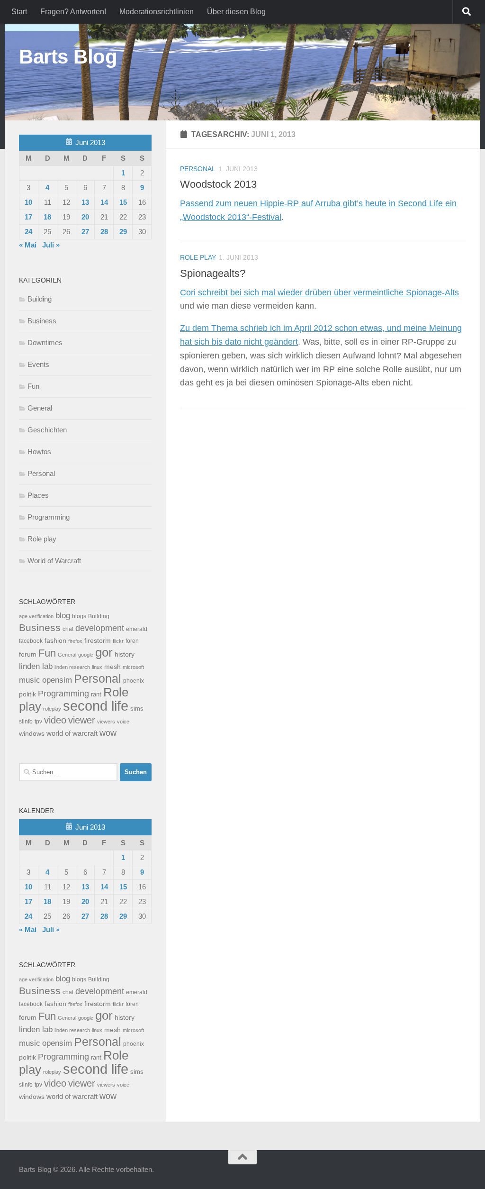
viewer (81, 720)
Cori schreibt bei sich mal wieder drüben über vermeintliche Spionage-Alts (319, 292)
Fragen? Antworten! (73, 12)
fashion (55, 640)
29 (123, 232)
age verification (36, 616)
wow (108, 733)
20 (85, 217)
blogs (79, 616)
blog (62, 615)
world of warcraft (72, 733)
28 (104, 232)
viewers (106, 721)
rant (96, 694)
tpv (38, 721)
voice (123, 721)
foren (132, 641)
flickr (118, 641)
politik (27, 694)
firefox (75, 641)
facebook (31, 641)
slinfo (26, 721)
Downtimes (45, 342)
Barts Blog (68, 57)
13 (85, 202)
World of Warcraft (54, 561)
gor (104, 652)
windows (32, 733)
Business (41, 321)
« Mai (27, 245)
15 (123, 202)
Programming (48, 517)
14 (104, 202)
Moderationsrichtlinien (156, 12)
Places (38, 495)
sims (137, 708)
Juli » (51, 245)
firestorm (97, 640)
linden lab (36, 666)
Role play (198, 257)
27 (85, 232)
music (29, 680)
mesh (112, 666)
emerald (136, 629)
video (55, 720)
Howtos (39, 452)
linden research (72, 667)
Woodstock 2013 (218, 184)
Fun (33, 386)
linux (97, 667)
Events (38, 364)
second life (95, 705)
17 (28, 217)
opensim (57, 680)
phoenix (133, 680)
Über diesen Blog (236, 12)
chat (68, 629)
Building (39, 299)
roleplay (52, 709)
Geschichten (47, 430)
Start (19, 12)
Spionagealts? (212, 273)
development (99, 628)
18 (47, 217)
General (39, 408)
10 (28, 202)
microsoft (133, 667)
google (85, 655)
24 (28, 232)
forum (27, 654)
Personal (198, 169)
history (125, 654)
